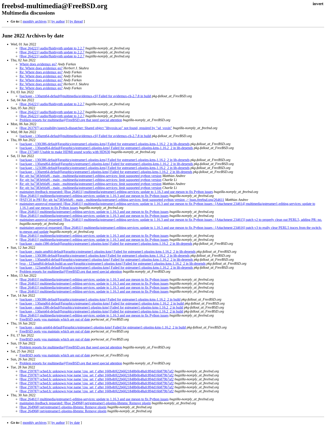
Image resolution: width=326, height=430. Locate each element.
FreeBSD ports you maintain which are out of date (55, 319)
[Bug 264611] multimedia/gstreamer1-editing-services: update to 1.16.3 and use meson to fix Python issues (94, 196)
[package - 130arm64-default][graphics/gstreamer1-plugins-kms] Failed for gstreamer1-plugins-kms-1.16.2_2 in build (101, 311)
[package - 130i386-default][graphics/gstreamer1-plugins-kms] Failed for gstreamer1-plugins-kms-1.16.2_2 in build (100, 299)
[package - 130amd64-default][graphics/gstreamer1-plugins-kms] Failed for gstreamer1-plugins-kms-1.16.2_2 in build (102, 303)
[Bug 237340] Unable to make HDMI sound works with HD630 (65, 152)
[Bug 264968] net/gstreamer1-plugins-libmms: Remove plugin (63, 407)
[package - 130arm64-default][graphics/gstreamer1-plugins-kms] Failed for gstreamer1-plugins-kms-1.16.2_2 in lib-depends (106, 172)
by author (58, 21)
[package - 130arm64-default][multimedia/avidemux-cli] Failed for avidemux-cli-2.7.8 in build (85, 96)
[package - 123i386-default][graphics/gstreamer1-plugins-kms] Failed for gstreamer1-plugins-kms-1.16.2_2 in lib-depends (105, 168)
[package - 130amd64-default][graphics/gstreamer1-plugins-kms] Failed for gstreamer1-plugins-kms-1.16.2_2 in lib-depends (106, 148)
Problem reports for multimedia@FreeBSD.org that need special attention (71, 120)
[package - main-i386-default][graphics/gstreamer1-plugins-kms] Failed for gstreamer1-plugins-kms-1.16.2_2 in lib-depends (106, 243)
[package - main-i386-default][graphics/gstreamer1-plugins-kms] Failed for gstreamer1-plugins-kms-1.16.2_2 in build (101, 307)
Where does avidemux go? (38, 64)
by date (75, 422)
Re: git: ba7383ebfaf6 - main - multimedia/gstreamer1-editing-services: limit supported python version (90, 176)
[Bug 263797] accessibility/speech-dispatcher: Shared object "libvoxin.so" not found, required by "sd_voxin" (96, 128)
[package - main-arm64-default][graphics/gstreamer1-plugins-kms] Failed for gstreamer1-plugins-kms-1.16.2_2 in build (103, 327)
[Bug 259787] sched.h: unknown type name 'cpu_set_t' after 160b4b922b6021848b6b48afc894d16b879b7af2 (97, 371)
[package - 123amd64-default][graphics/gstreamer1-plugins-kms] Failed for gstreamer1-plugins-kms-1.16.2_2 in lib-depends (106, 267)
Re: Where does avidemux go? (41, 68)
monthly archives (35, 21)
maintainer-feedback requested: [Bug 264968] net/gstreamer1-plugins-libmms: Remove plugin (85, 403)
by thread (76, 21)
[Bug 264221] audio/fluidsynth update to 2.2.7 (52, 48)
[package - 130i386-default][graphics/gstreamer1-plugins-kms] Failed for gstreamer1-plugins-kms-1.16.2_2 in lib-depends (105, 144)
